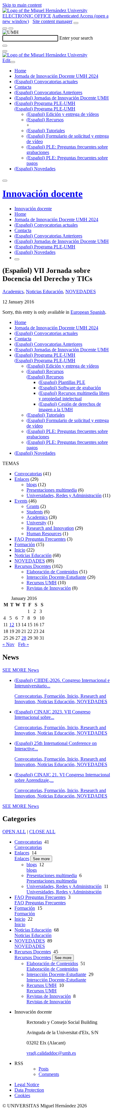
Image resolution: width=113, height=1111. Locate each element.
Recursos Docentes (32, 566)
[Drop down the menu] (10, 28)
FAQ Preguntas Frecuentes (40, 539)
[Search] (4, 46)
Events (20, 500)
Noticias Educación (44, 291)
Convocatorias (28, 473)
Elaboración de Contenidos (52, 571)
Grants (33, 506)
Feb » (23, 644)
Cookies (22, 1095)
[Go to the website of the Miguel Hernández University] (44, 10)
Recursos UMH (42, 582)
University (36, 522)
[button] (44, 108)
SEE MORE (20, 670)
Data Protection (29, 1090)
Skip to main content (22, 5)
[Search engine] (76, 23)
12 (11, 624)
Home (20, 70)
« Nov (8, 644)
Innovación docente (42, 193)
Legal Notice (26, 1084)
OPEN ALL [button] (14, 831)
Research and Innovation (50, 528)
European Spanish (88, 312)
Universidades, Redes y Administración (64, 495)
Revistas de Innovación (49, 588)
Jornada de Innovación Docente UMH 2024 (56, 76)
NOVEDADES (80, 291)
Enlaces (21, 479)
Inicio (19, 549)
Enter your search (76, 38)
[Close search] (4, 51)
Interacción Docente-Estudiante (56, 577)
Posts (44, 1068)
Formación (24, 544)
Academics (13, 291)
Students (35, 511)
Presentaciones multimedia (52, 490)
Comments (49, 1074)
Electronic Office (26, 15)
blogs (32, 484)
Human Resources (44, 533)
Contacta (22, 87)
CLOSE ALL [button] (42, 831)
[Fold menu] (12, 62)
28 (23, 638)
